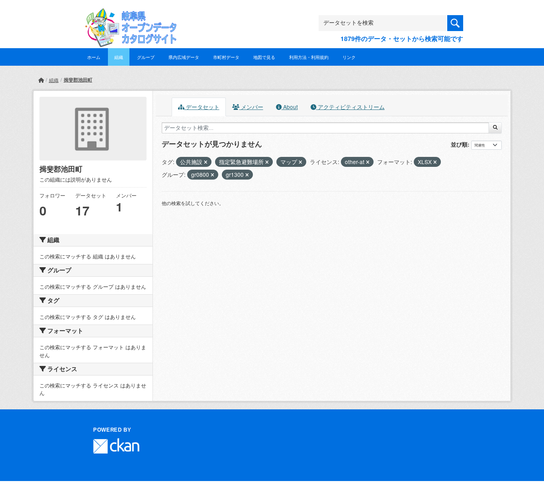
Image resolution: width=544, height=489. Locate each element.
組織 (118, 57)
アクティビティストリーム (350, 107)
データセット (201, 107)
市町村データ (226, 57)
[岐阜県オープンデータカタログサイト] (128, 14)
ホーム (93, 57)
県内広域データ (183, 57)
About (290, 107)
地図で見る (264, 57)
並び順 (459, 144)
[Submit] (495, 127)
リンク (349, 57)
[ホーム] (41, 79)
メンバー (251, 107)
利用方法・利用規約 (309, 57)
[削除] (205, 162)
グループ (146, 57)
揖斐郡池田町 (78, 79)
